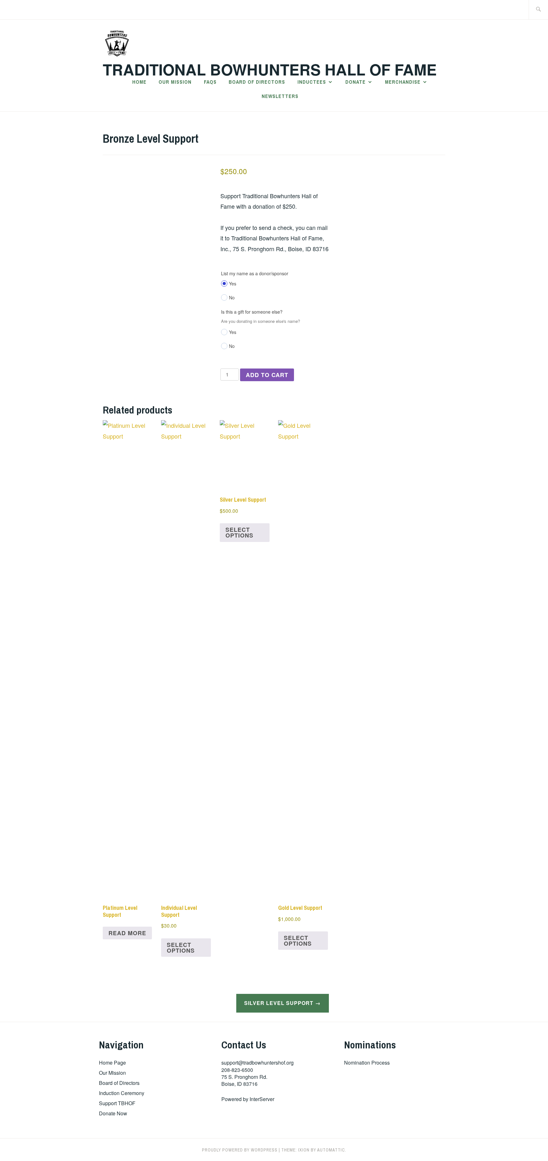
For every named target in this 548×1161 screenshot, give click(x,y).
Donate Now (113, 1113)
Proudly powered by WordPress (239, 1150)
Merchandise (403, 81)
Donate (355, 81)
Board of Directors (257, 81)
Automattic (331, 1150)
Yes (232, 283)
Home (139, 81)
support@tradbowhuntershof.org (257, 1062)
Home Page (112, 1062)
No (232, 297)
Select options (181, 948)
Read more (127, 933)
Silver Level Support (278, 1003)
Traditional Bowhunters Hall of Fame (270, 69)
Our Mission (175, 81)
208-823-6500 (237, 1069)
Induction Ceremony (121, 1093)
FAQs (210, 81)
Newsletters (280, 96)
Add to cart (267, 375)
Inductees (311, 81)
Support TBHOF (117, 1103)
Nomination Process (367, 1062)
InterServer (262, 1099)
